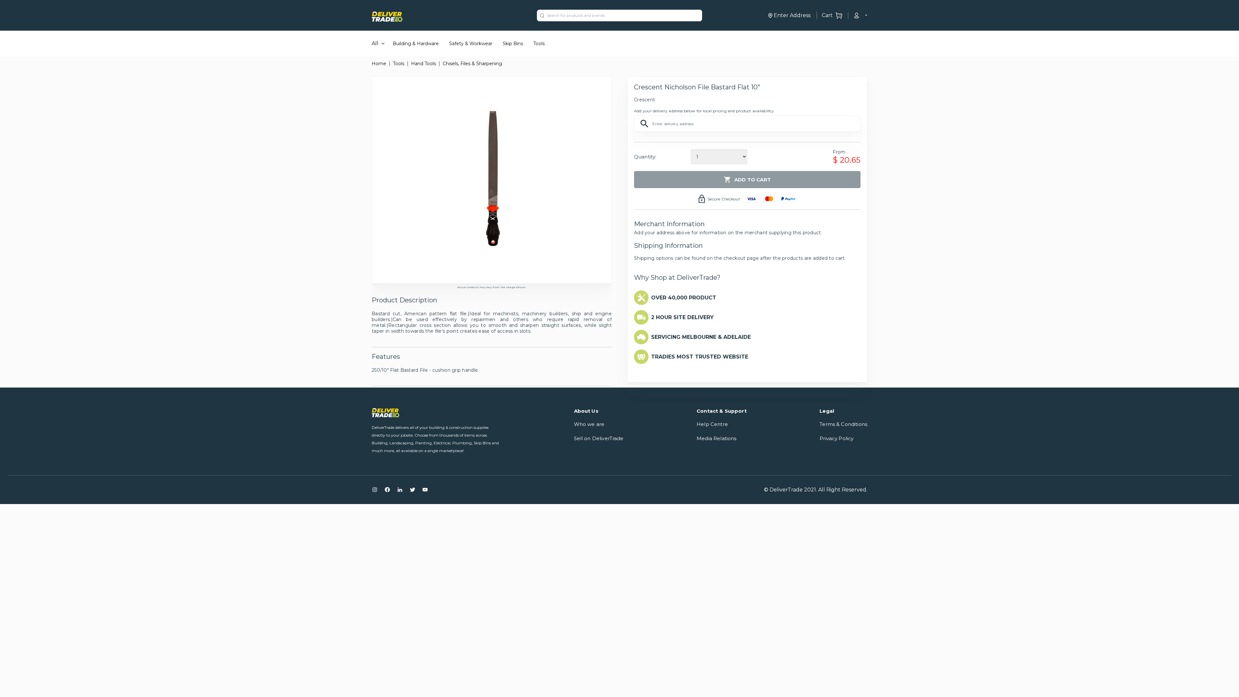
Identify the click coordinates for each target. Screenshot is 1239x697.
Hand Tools (423, 63)
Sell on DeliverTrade (599, 438)
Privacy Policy (836, 438)
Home (379, 63)
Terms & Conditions (843, 424)
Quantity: (645, 157)
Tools (539, 43)
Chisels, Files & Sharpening (472, 63)
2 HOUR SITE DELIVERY (682, 317)
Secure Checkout (724, 199)
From (839, 152)
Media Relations (716, 438)
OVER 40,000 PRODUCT (683, 298)
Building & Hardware (416, 43)
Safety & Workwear (470, 43)
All (375, 43)
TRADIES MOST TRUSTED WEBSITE (699, 357)
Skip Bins (513, 43)
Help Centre (712, 424)
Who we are (589, 424)
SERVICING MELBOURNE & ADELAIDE (701, 337)
